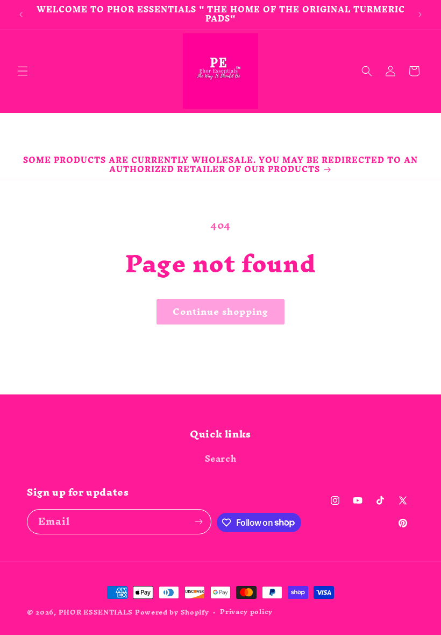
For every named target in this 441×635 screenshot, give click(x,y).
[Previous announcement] (21, 14)
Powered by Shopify (172, 612)
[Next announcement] (420, 14)
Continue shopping (220, 311)
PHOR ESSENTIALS (96, 612)
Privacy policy (246, 612)
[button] (22, 71)
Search (221, 460)
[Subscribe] (199, 521)
